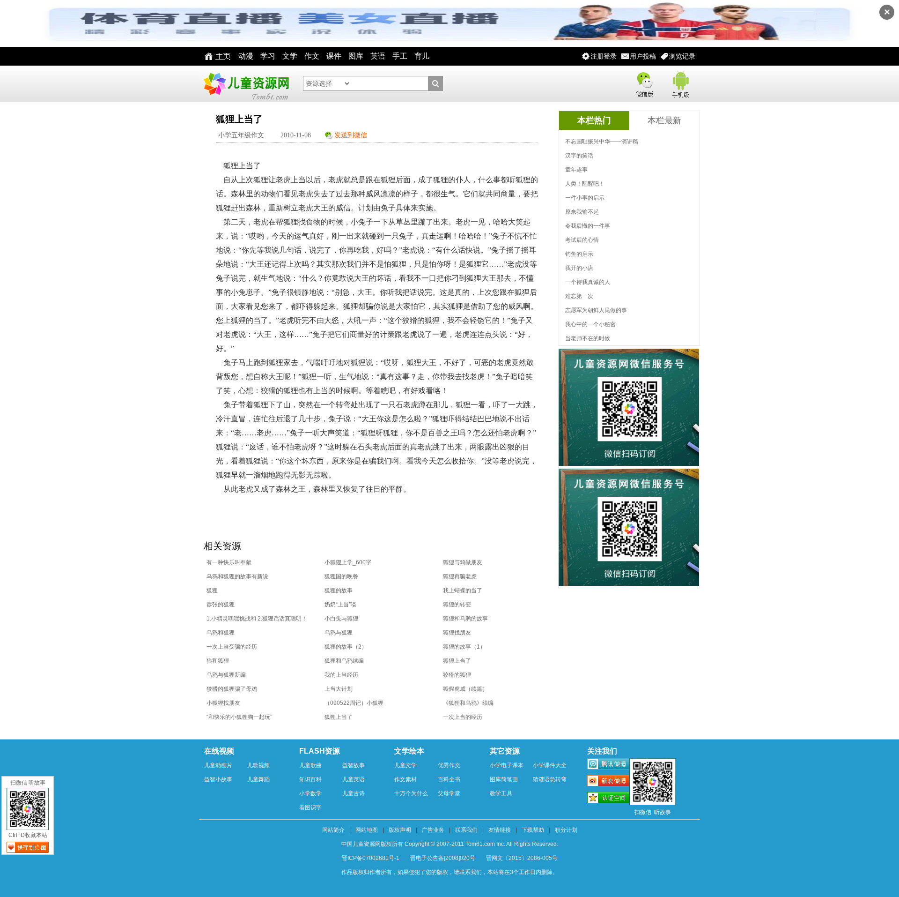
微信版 (644, 83)
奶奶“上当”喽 (340, 604)
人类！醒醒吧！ (584, 183)
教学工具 (501, 793)
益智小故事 (218, 779)
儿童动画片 (218, 765)
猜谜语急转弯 (550, 779)
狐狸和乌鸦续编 (344, 661)
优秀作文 (449, 765)
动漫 (245, 56)
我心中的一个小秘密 (590, 324)
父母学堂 (449, 793)
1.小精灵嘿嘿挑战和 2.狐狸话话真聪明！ (256, 618)
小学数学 (310, 793)
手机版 (680, 83)
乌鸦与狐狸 (338, 632)
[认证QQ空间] (608, 799)
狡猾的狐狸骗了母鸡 (231, 689)
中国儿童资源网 (246, 84)
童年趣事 (576, 169)
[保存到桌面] (27, 847)
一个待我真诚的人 (587, 282)
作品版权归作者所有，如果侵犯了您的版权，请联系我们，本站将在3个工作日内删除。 (449, 872)
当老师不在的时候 (587, 338)
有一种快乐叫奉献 (228, 562)
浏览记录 (682, 56)
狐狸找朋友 (457, 632)
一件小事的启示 (584, 197)
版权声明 (400, 830)
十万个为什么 (411, 793)
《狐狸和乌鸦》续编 (468, 703)
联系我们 (466, 830)
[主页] (215, 56)
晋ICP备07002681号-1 (370, 858)
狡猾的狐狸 (457, 675)
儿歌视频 (258, 765)
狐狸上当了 (457, 661)
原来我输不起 (582, 212)
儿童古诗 (353, 793)
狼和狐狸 (217, 661)
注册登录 (603, 56)
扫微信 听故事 (27, 782)
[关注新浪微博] (608, 782)
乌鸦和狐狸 (220, 632)
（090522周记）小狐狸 (353, 703)
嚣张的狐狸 (220, 604)
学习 (267, 56)
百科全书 (449, 779)
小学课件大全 (550, 765)
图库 (355, 56)
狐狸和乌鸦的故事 (465, 618)
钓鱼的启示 (579, 254)
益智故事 (353, 765)
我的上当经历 (341, 675)
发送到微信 (350, 135)
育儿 (421, 56)
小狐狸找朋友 (223, 703)
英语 (377, 56)
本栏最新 (664, 120)
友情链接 (499, 830)
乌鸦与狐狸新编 (226, 675)
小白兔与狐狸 (341, 618)
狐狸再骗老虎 (460, 576)
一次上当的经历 (462, 717)
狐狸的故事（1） (464, 646)
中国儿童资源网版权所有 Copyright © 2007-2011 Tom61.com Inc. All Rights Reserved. (449, 844)
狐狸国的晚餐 (341, 576)
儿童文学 (405, 765)
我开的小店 (579, 268)
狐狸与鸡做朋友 (462, 562)
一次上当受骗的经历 (231, 646)
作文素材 (405, 779)
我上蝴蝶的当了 (462, 590)
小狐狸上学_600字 (347, 562)
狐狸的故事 (338, 590)
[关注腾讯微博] (608, 765)
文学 (289, 56)
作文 (311, 56)
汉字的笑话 (579, 155)
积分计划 (566, 830)
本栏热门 (594, 120)
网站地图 (366, 830)
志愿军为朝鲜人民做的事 (596, 310)
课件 (333, 56)
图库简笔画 (504, 779)
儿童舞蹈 (258, 779)
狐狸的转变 (457, 604)
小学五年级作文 (241, 135)
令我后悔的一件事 (587, 226)
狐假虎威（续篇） (465, 689)
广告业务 (433, 830)
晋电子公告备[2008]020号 (442, 858)
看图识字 (310, 807)
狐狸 (212, 590)
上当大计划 (338, 689)
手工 (399, 56)
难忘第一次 (579, 296)
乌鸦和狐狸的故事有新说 (237, 576)
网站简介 (333, 830)
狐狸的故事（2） (345, 646)
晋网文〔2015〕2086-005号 (522, 858)
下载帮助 (533, 830)
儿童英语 (353, 779)
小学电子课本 (506, 765)
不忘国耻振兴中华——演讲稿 (601, 141)
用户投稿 (643, 56)
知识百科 (310, 779)
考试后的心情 (582, 240)
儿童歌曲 (310, 765)
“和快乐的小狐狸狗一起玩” (239, 717)
